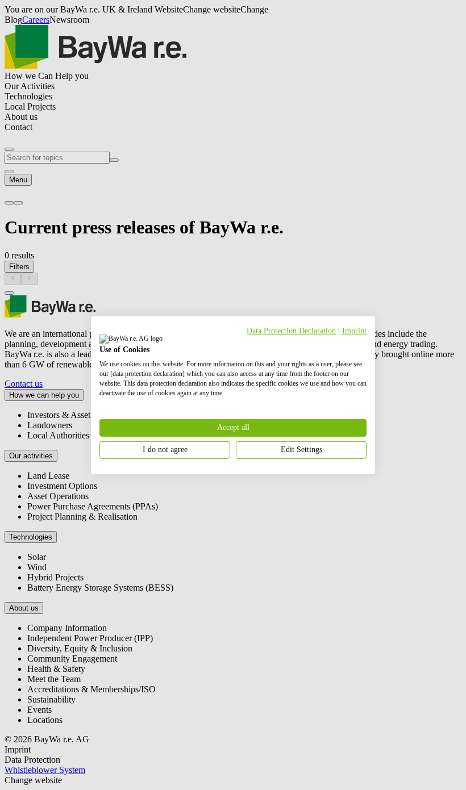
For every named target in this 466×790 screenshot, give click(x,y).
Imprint (354, 330)
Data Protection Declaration (291, 330)
